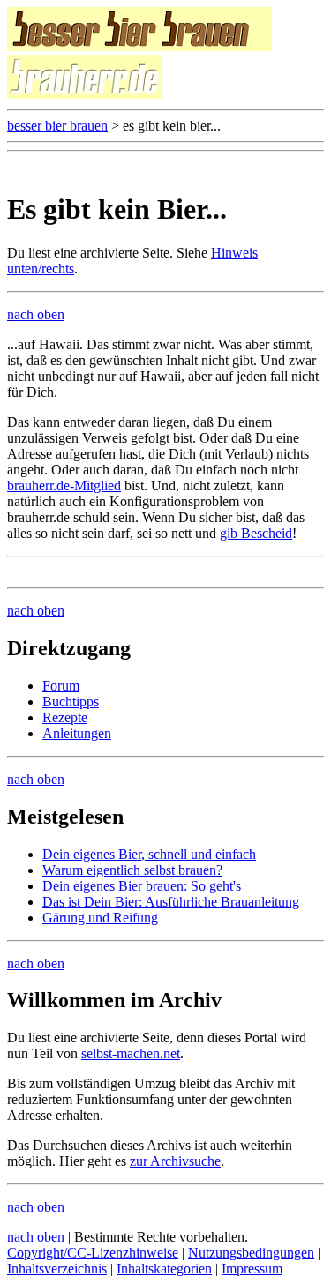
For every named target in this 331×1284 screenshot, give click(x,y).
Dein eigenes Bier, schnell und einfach (149, 854)
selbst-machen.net (130, 1053)
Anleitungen (76, 733)
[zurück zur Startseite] (139, 46)
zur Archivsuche (175, 1160)
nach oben (35, 314)
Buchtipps (70, 701)
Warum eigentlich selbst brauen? (132, 869)
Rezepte (64, 717)
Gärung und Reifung (100, 917)
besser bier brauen (57, 125)
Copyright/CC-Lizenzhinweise (92, 1252)
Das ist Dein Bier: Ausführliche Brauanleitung (170, 901)
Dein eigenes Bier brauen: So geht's (141, 885)
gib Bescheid (256, 533)
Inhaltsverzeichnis (57, 1268)
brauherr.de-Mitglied (64, 485)
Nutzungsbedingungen (251, 1252)
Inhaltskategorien (164, 1268)
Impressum (252, 1268)
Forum (60, 685)
